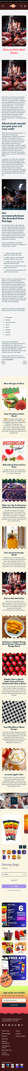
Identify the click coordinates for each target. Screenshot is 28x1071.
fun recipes (9, 359)
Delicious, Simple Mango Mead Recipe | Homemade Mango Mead (14, 644)
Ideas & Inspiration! (5, 1042)
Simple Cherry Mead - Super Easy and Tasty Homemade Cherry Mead (14, 681)
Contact (18, 1033)
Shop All (4, 1036)
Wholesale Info (6, 1050)
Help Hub (5, 1039)
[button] (21, 6)
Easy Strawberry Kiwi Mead (14, 415)
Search (18, 1031)
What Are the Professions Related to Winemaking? (14, 506)
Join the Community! (5, 1054)
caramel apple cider (14, 774)
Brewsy (9, 1062)
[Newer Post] (24, 362)
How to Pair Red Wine (14, 598)
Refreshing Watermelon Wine (14, 466)
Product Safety (20, 1036)
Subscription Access (6, 1047)
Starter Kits (5, 1031)
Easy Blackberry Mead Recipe (14, 728)
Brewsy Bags (6, 1033)
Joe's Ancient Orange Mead (14, 554)
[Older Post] (3, 362)
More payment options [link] (14, 890)
